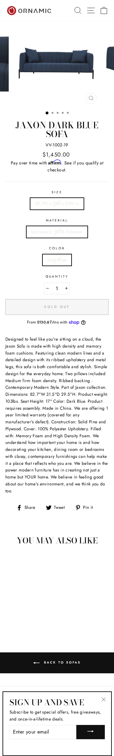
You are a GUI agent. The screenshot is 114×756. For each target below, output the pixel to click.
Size (57, 192)
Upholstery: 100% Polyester (57, 231)
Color (57, 248)
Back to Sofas (61, 662)
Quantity (57, 276)
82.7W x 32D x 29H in (57, 203)
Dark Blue (57, 260)
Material (57, 220)
